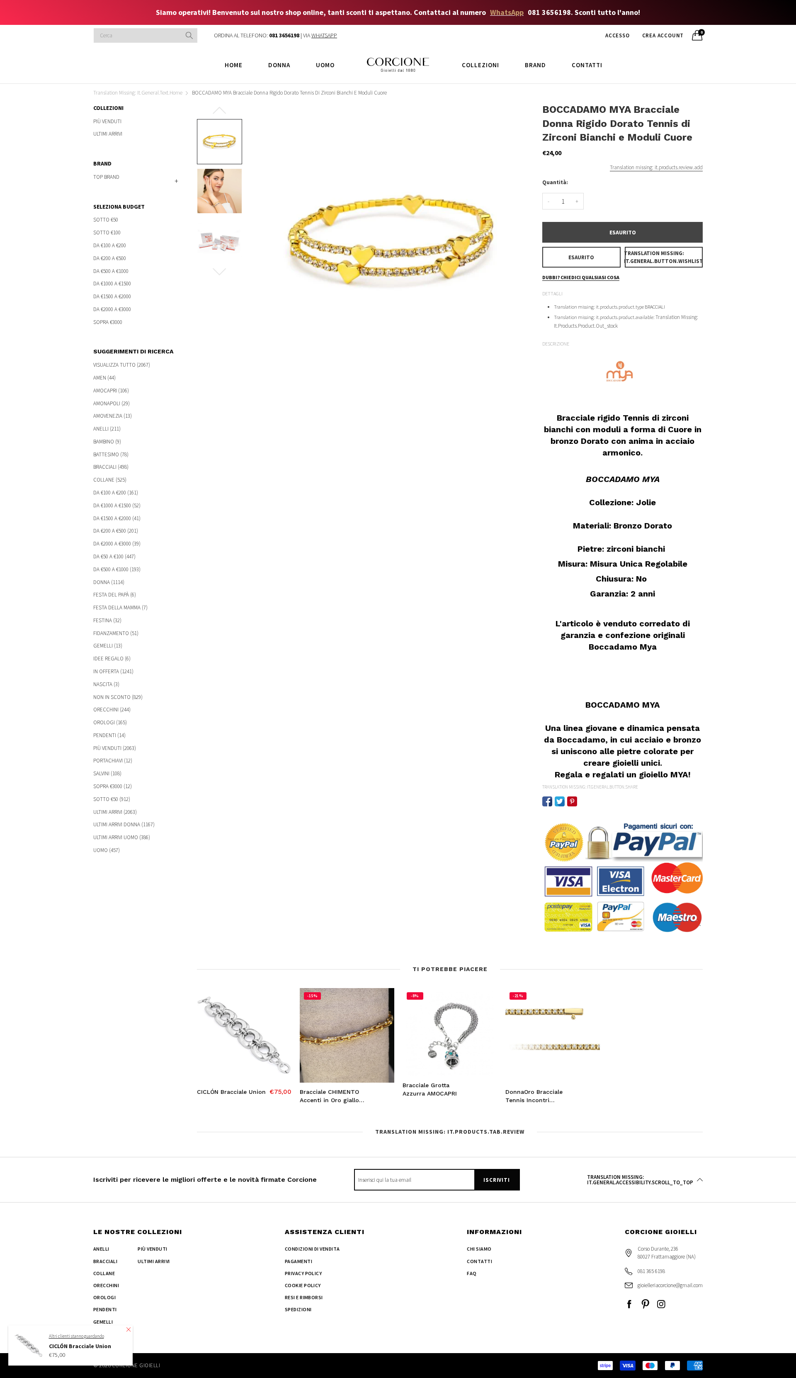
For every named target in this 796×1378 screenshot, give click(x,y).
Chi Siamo (479, 1249)
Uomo (325, 65)
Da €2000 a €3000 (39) (117, 543)
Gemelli (103, 1322)
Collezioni (480, 65)
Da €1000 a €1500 (112, 283)
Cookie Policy (303, 1285)
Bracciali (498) (111, 466)
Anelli (101, 1249)
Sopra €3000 (107, 321)
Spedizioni (298, 1309)
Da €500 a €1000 (111, 271)
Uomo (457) (106, 850)
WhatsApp (507, 12)
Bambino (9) (107, 441)
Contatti (587, 65)
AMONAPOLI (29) (111, 403)
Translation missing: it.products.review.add (656, 167)
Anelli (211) (107, 428)
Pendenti (105, 1309)
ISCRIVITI (496, 1179)
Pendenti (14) (109, 735)
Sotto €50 (105, 220)
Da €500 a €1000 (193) (117, 569)
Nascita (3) (106, 684)
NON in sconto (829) (118, 697)
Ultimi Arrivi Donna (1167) (124, 824)
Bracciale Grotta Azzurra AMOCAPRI (430, 1089)
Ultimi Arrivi (107, 133)
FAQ (471, 1273)
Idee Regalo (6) (112, 658)
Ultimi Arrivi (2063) (115, 812)
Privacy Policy (303, 1273)
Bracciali (105, 1261)
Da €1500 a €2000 (112, 296)
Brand (535, 65)
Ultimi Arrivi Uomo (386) (121, 837)
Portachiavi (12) (112, 760)
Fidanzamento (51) (115, 633)
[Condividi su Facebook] (547, 801)
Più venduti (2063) (114, 748)
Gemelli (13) (107, 645)
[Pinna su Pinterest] (572, 801)
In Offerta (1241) (113, 671)
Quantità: (555, 182)
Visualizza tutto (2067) (121, 365)
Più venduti (107, 122)
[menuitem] (233, 64)
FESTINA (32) (107, 620)
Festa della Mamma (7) (120, 607)
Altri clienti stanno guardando (76, 1336)
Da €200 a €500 (109, 258)
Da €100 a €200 (109, 245)
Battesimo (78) (111, 454)
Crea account (663, 35)
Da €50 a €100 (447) (114, 556)
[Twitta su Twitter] (560, 801)
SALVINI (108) (107, 773)
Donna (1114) (108, 582)
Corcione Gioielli (136, 1365)
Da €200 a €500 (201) (115, 530)
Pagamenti (298, 1261)
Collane (104, 1273)
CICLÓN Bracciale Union (231, 1091)
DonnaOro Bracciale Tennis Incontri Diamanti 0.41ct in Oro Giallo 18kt (538, 1096)
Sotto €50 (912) (111, 799)
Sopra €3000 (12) (112, 786)
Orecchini (106, 1285)
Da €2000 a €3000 (112, 309)
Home (234, 65)
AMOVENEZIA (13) (112, 415)
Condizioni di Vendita (312, 1249)
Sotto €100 (107, 232)
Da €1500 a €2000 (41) (117, 518)
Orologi (104, 1297)
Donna (279, 65)
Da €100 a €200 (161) (115, 492)
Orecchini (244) (112, 709)
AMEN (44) (104, 377)
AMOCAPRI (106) (111, 390)
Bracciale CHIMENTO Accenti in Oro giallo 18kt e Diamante (329, 1096)
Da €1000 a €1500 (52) (117, 505)
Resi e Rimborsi (304, 1297)
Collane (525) (109, 479)
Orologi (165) (110, 722)
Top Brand (106, 177)
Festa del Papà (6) (114, 594)
